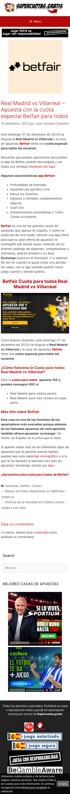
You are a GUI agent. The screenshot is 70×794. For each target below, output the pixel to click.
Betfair (25, 486)
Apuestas (12, 486)
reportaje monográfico (42, 456)
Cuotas (37, 486)
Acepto (63, 783)
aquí (51, 465)
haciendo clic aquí (42, 166)
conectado (42, 532)
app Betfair (46, 175)
